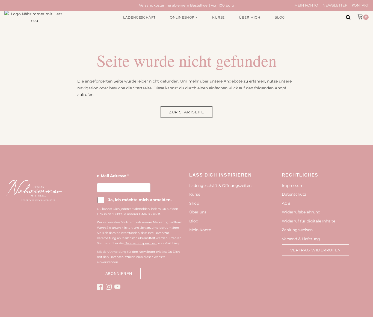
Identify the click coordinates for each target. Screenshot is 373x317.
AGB (286, 203)
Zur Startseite (186, 112)
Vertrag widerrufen (315, 250)
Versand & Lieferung (301, 238)
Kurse (194, 194)
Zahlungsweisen (297, 229)
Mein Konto (306, 5)
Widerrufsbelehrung (301, 212)
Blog (194, 221)
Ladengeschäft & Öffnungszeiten (220, 185)
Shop (194, 203)
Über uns (197, 212)
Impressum (293, 185)
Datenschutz (294, 194)
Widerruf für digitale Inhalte (308, 221)
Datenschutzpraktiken (141, 243)
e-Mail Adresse (113, 175)
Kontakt (360, 5)
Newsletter (334, 5)
